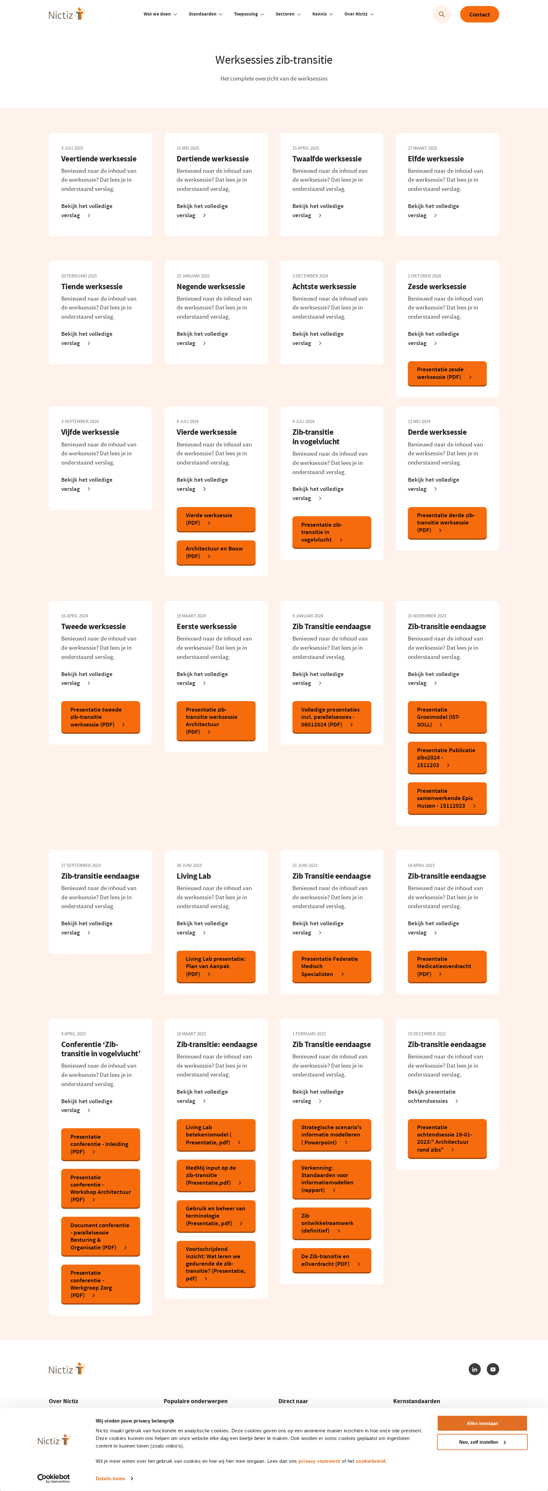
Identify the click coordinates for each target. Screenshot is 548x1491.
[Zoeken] (442, 14)
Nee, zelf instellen (478, 1442)
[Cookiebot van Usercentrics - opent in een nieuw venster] (54, 1478)
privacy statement (319, 1461)
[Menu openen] (175, 14)
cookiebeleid (371, 1461)
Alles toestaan (482, 1423)
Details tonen (110, 1478)
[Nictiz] (67, 13)
